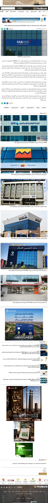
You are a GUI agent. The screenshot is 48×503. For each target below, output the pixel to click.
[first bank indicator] (19, 8)
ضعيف (44, 471)
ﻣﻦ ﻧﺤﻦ (22, 498)
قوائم (40, 11)
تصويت (44, 473)
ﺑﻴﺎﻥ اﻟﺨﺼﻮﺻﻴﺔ (29, 498)
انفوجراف (5, 491)
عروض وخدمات (21, 11)
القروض (43, 107)
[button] (46, 481)
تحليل (27, 11)
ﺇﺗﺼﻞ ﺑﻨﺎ (17, 498)
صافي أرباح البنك (15, 107)
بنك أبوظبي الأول (30, 107)
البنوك (7, 11)
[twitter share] (5, 29)
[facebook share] (7, 29)
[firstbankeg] (40, 8)
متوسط (44, 470)
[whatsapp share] (2, 29)
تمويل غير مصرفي (20, 493)
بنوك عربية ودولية (28, 493)
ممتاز (45, 468)
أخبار (44, 11)
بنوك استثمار (13, 11)
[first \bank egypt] (40, 486)
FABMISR (6, 107)
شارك (10, 28)
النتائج (40, 473)
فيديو (9, 491)
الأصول (22, 107)
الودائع (38, 107)
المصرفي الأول (34, 11)
